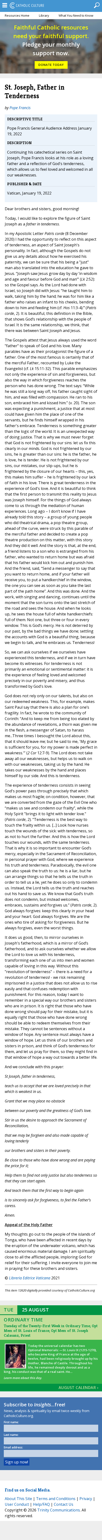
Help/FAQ (41, 1504)
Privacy (85, 1498)
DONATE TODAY (51, 65)
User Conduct (17, 1504)
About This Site (18, 1498)
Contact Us (63, 1504)
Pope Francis (20, 107)
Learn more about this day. (23, 1378)
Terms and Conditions (55, 1498)
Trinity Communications (58, 1510)
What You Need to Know (76, 15)
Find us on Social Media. (28, 1490)
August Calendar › (78, 1387)
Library (44, 15)
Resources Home (17, 15)
